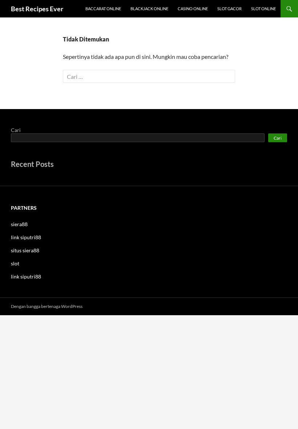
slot (15, 263)
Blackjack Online (149, 8)
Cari (16, 130)
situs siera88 (25, 250)
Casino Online (193, 8)
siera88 (19, 224)
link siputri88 (26, 237)
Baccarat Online (103, 8)
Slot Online (263, 8)
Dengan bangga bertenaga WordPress (46, 306)
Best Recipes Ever (37, 9)
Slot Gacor (229, 8)
